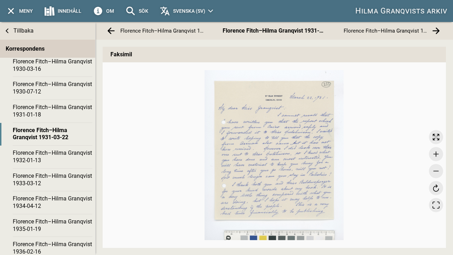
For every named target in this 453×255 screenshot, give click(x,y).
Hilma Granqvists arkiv (401, 10)
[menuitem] (19, 11)
